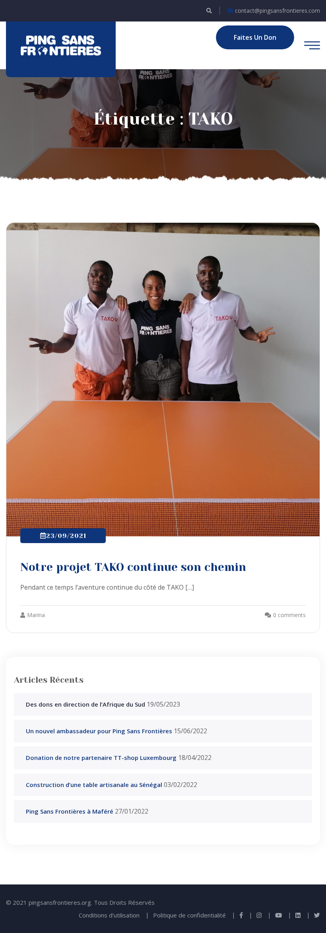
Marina (36, 615)
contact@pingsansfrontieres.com (277, 10)
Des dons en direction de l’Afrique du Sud (85, 704)
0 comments (289, 615)
